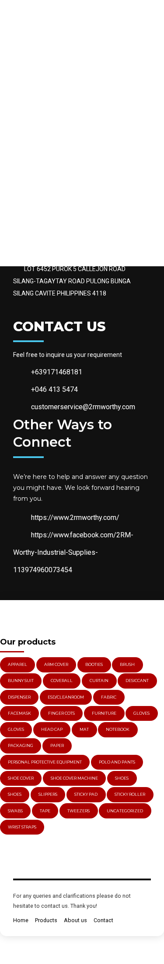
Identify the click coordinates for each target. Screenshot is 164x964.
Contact (103, 920)
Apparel (17, 664)
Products (46, 920)
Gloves (16, 729)
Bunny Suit (21, 680)
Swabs (15, 810)
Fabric (108, 697)
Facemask (19, 713)
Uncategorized (125, 810)
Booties (94, 664)
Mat (84, 729)
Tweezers (78, 810)
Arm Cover (56, 664)
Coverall (62, 680)
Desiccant (137, 680)
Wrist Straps (22, 827)
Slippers (47, 794)
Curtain (99, 680)
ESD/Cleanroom (66, 697)
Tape (45, 810)
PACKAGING (20, 745)
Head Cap (52, 729)
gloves (141, 713)
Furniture (104, 713)
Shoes (122, 778)
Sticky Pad (86, 794)
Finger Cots (61, 713)
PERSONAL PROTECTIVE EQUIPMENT (45, 762)
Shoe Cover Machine (74, 778)
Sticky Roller (130, 794)
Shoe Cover (21, 778)
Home (20, 920)
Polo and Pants (117, 762)
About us (75, 920)
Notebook (117, 729)
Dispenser (19, 697)
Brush (127, 664)
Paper (57, 745)
